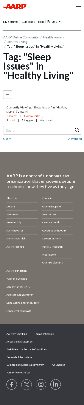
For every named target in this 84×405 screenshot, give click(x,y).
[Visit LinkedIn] (55, 384)
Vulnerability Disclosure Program (25, 364)
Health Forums (53, 37)
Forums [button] (52, 21)
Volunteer (12, 214)
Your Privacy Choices (18, 372)
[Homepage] (15, 6)
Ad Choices (58, 364)
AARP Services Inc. (52, 262)
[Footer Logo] (42, 163)
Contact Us (48, 198)
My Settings (10, 21)
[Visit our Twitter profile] (26, 384)
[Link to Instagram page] (41, 384)
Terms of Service (44, 333)
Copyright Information (19, 357)
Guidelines (28, 21)
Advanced (75, 138)
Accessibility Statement (19, 341)
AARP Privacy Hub (16, 333)
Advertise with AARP (54, 230)
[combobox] (42, 130)
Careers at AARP (51, 238)
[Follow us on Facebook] (11, 384)
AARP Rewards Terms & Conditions (26, 349)
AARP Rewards (14, 230)
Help (41, 21)
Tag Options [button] (7, 94)
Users (7, 138)
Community (32, 116)
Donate (10, 206)
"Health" (11, 116)
